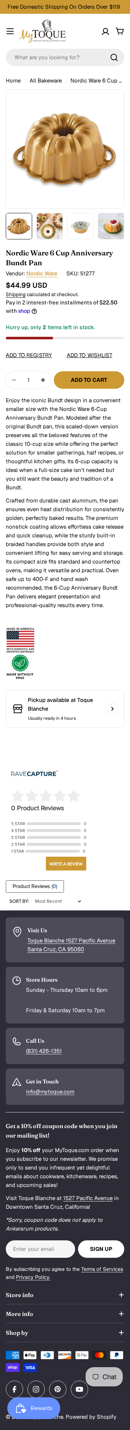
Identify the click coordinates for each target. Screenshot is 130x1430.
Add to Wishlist (89, 355)
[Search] (114, 57)
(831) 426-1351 (44, 1050)
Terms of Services (102, 1269)
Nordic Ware (41, 273)
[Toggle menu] (10, 31)
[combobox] (65, 57)
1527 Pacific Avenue (88, 1198)
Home (13, 80)
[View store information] (112, 709)
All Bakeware (46, 80)
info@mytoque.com (50, 1091)
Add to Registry (29, 355)
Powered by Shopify (91, 1416)
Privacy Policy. (33, 1277)
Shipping (16, 294)
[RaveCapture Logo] (34, 774)
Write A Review (66, 864)
